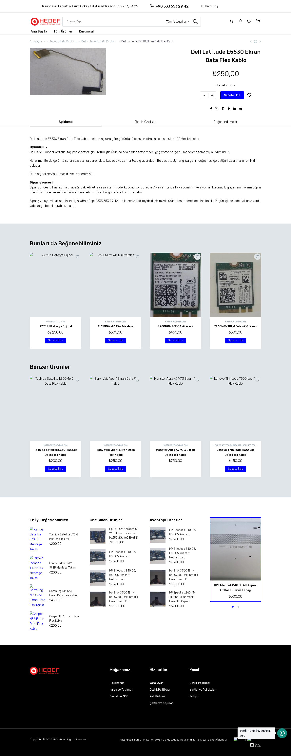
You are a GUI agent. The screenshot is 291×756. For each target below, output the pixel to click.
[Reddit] (241, 108)
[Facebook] (211, 108)
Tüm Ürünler (63, 31)
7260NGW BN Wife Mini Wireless (235, 326)
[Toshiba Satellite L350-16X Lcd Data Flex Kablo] (55, 408)
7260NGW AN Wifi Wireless (175, 326)
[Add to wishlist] (249, 95)
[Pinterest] (223, 108)
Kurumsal (86, 31)
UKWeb (57, 739)
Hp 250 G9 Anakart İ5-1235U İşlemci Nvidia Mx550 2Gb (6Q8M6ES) (123, 533)
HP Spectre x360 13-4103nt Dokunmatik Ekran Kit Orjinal (182, 597)
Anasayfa (36, 41)
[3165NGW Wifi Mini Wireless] (115, 285)
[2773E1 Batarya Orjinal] (55, 285)
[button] (55, 340)
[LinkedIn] (235, 108)
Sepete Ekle (232, 95)
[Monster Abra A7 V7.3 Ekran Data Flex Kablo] (175, 408)
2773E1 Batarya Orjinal (55, 326)
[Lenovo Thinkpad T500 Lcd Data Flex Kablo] (235, 408)
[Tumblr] (229, 108)
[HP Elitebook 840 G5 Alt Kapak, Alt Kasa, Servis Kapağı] (235, 549)
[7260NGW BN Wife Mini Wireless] (235, 285)
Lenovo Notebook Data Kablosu (230, 445)
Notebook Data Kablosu (61, 41)
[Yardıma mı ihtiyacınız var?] (282, 733)
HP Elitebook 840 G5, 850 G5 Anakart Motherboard (122, 575)
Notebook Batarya (55, 322)
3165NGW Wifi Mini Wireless (115, 326)
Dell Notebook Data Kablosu (98, 41)
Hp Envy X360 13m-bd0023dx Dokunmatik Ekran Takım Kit (123, 597)
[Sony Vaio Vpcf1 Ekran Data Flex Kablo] (115, 408)
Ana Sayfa (39, 31)
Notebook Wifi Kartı (115, 322)
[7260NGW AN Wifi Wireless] (175, 285)
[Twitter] (217, 108)
